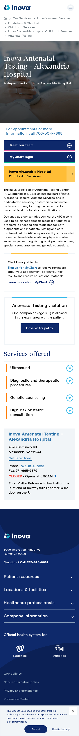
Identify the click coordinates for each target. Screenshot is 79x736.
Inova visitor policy (39, 328)
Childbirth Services (21, 27)
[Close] (73, 711)
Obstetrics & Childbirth (24, 23)
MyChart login (21, 157)
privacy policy (19, 721)
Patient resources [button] (21, 577)
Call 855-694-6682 (34, 562)
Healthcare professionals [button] (29, 603)
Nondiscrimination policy (21, 682)
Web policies (13, 673)
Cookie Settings (61, 729)
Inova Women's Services (54, 18)
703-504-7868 (32, 466)
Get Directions (20, 458)
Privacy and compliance (21, 690)
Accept (36, 729)
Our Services (22, 18)
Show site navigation (70, 7)
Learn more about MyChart (27, 282)
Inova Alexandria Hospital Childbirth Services (40, 31)
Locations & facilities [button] (25, 590)
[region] (39, 720)
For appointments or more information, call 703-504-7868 (34, 131)
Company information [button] (26, 616)
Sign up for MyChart (22, 267)
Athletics (59, 655)
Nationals (20, 655)
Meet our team (21, 145)
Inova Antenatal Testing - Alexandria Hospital (36, 436)
